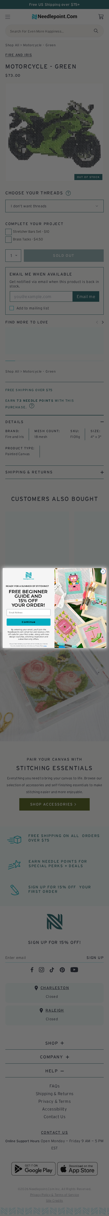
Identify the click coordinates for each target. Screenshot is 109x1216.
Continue (28, 622)
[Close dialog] (103, 571)
